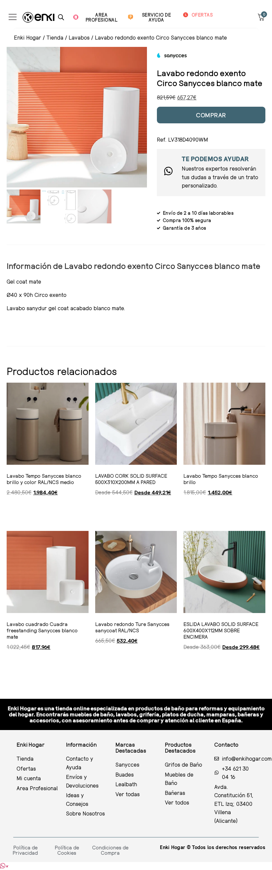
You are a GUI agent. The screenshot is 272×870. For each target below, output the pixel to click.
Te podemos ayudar (215, 159)
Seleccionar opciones (127, 511)
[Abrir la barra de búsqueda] (61, 17)
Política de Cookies (67, 850)
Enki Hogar (27, 37)
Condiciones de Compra (110, 850)
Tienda (54, 37)
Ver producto (28, 511)
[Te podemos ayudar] (168, 171)
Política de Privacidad (25, 850)
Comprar (211, 115)
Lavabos (79, 37)
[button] (4, 866)
